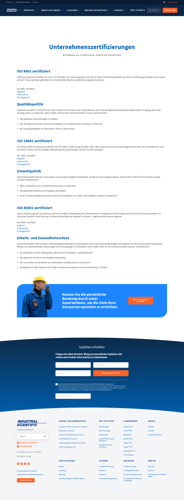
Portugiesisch (23, 97)
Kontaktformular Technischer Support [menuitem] (73, 427)
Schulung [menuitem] (62, 470)
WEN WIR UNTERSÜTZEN (96, 10)
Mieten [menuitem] (61, 466)
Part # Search (138, 10)
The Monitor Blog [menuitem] (129, 466)
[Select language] (164, 2)
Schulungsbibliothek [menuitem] (131, 470)
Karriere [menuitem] (151, 470)
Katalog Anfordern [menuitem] (155, 435)
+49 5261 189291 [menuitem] (26, 446)
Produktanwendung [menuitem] (106, 466)
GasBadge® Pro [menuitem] (129, 451)
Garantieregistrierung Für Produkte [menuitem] (72, 443)
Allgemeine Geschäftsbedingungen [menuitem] (30, 474)
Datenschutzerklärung (70, 390)
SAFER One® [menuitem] (103, 435)
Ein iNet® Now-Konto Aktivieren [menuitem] (106, 440)
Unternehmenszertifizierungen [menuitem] (157, 475)
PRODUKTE (29, 10)
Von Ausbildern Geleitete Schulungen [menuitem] (132, 479)
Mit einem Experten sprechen (141, 300)
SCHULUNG (72, 10)
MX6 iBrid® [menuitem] (127, 435)
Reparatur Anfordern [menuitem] (66, 431)
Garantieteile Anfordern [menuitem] (68, 439)
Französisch (22, 94)
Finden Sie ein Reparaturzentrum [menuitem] (71, 435)
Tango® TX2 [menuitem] (127, 447)
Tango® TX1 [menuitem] (127, 443)
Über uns (10, 2)
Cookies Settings (26, 480)
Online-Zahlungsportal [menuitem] (67, 447)
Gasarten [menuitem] (102, 470)
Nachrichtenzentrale (23, 2)
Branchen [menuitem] (102, 474)
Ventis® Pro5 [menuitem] (128, 427)
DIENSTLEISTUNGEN (50, 10)
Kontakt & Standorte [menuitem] (29, 442)
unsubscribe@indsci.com (104, 388)
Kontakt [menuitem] (151, 427)
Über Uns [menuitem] (151, 466)
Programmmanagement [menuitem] (108, 478)
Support (118, 10)
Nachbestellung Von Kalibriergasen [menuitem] (72, 478)
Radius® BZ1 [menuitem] (128, 439)
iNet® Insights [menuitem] (104, 427)
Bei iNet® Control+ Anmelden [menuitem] (105, 446)
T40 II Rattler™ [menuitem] (128, 455)
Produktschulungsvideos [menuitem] (132, 474)
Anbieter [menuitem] (151, 431)
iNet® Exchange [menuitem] (104, 431)
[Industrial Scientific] (14, 10)
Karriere (36, 2)
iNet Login (173, 2)
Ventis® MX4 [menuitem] (127, 431)
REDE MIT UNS (170, 10)
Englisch (21, 91)
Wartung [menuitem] (62, 474)
